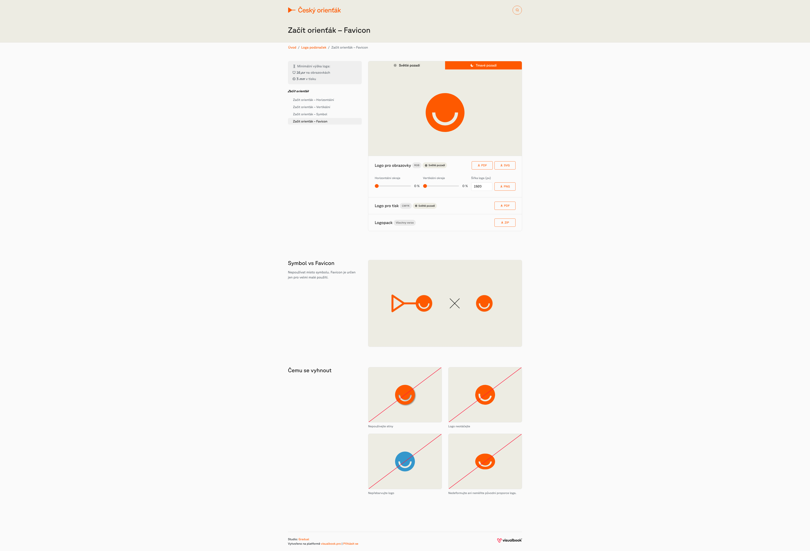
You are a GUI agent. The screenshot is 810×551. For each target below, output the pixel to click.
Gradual (303, 539)
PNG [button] (507, 186)
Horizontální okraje (387, 178)
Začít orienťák (298, 91)
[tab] (406, 65)
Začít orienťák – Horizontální (313, 100)
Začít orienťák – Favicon (310, 121)
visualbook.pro (331, 543)
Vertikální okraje (434, 178)
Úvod (292, 47)
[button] (505, 222)
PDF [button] (484, 165)
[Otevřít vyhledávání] (517, 10)
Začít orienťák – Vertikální (311, 107)
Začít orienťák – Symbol (310, 114)
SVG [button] (507, 165)
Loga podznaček (313, 47)
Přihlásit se (350, 543)
